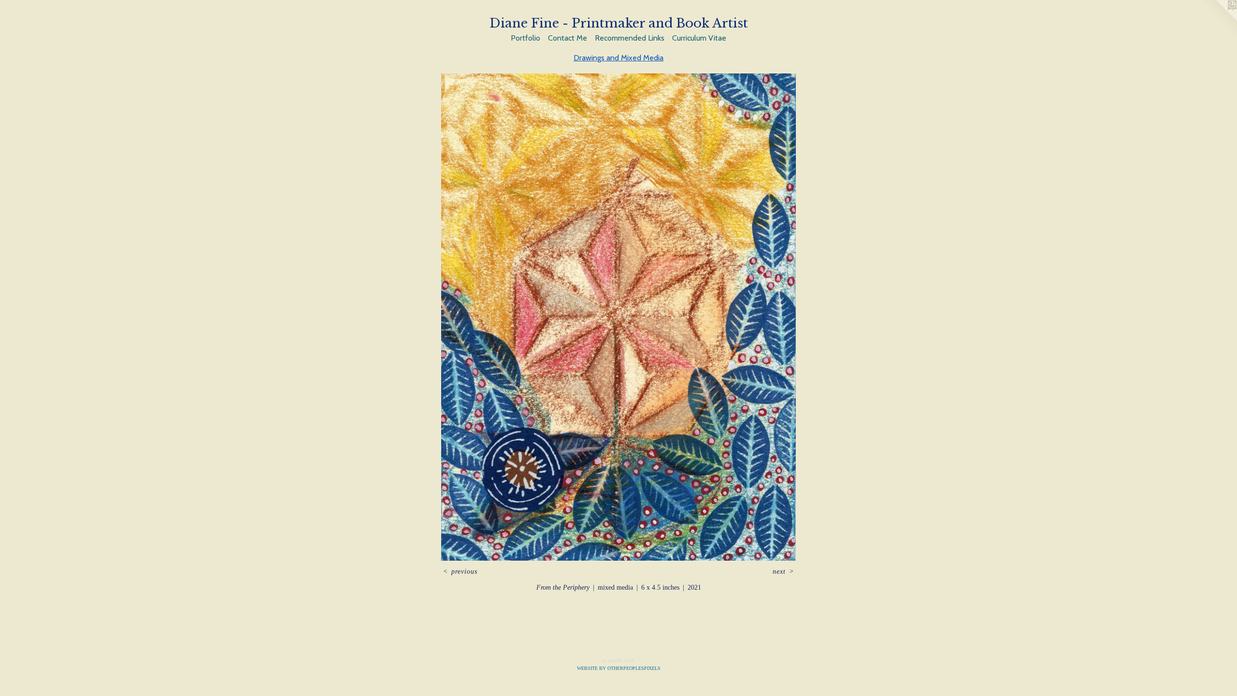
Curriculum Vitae (699, 38)
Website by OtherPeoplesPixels (619, 668)
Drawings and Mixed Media (618, 57)
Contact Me (567, 38)
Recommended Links (629, 38)
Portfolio (525, 38)
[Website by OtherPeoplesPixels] (1217, 19)
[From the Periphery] (618, 317)
